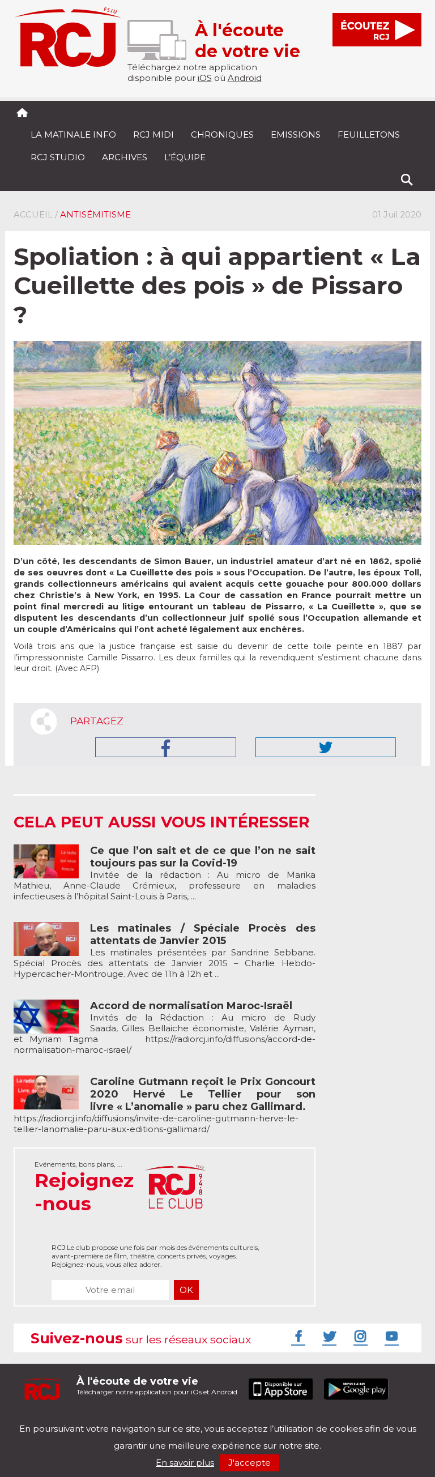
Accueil (33, 214)
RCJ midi (153, 134)
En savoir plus (185, 1462)
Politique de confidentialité (129, 1419)
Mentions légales (48, 1419)
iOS (205, 77)
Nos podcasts (204, 1419)
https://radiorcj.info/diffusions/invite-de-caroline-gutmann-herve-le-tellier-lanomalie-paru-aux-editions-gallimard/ (164, 1105)
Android (245, 77)
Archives (124, 157)
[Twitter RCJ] (328, 1336)
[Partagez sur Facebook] (165, 747)
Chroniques (222, 134)
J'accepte (249, 1462)
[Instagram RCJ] (359, 1336)
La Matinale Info (73, 134)
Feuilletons (369, 134)
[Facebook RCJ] (296, 1336)
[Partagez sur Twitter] (325, 747)
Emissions (296, 134)
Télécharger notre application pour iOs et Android (156, 1385)
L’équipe (185, 157)
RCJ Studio (58, 157)
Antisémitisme (95, 214)
